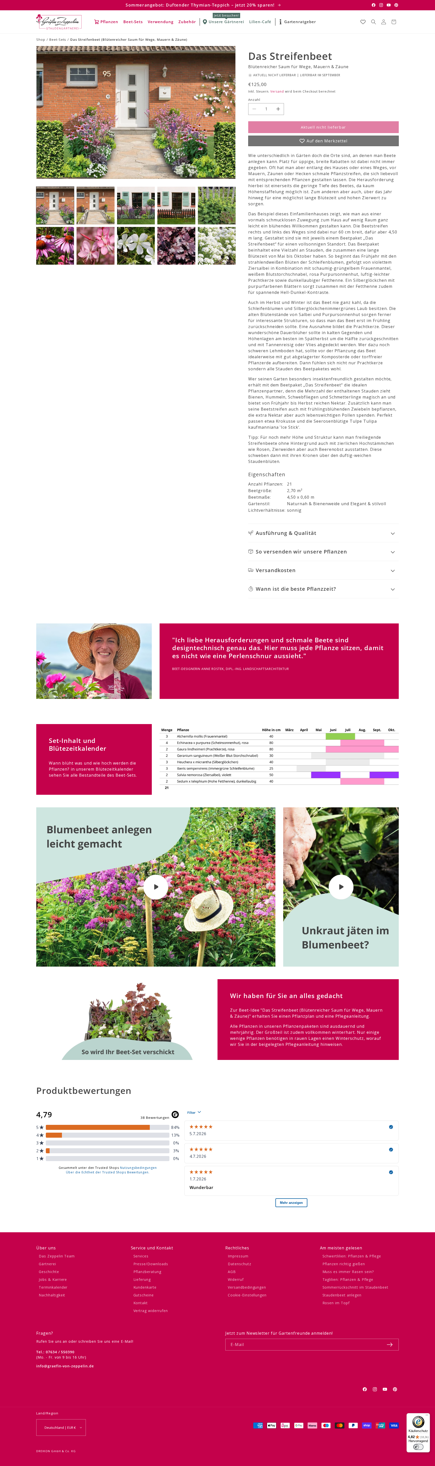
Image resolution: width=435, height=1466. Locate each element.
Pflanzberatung (147, 1271)
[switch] (418, 1447)
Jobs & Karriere (53, 1279)
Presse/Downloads (150, 1263)
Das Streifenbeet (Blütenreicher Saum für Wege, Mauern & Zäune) (128, 39)
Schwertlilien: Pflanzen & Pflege (351, 1256)
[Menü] (427, 1416)
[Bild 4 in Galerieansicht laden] (176, 205)
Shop (40, 39)
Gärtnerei (47, 1263)
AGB (232, 1271)
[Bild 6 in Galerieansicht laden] (55, 246)
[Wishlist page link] (363, 21)
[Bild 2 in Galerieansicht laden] (95, 205)
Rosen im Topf (336, 1302)
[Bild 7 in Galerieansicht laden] (95, 246)
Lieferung (142, 1279)
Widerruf (236, 1279)
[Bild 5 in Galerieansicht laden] (217, 205)
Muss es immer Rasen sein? (348, 1271)
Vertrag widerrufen (150, 1310)
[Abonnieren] (389, 1345)
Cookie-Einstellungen (247, 1295)
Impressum (238, 1256)
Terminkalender (53, 1287)
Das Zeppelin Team (57, 1256)
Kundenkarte (145, 1287)
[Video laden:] (155, 887)
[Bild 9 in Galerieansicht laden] (176, 246)
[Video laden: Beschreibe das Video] (341, 887)
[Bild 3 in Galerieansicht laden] (136, 205)
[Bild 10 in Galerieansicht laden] (217, 246)
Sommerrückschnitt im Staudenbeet (355, 1287)
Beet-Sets (57, 39)
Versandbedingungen (247, 1287)
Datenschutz (239, 1263)
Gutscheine (143, 1295)
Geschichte (49, 1271)
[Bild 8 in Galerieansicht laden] (136, 246)
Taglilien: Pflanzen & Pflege (348, 1279)
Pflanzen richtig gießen (343, 1263)
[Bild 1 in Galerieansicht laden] (55, 205)
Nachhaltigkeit (52, 1295)
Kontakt (140, 1302)
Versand (277, 91)
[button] (374, 22)
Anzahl (254, 100)
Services (141, 1256)
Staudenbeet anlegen (341, 1295)
